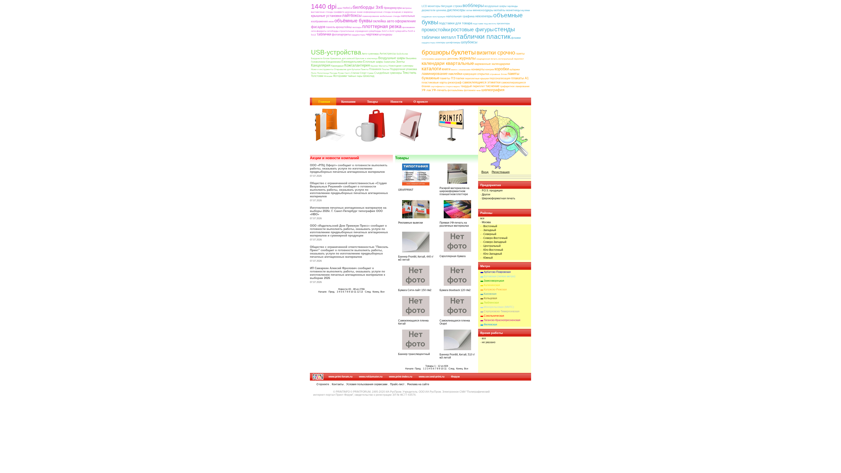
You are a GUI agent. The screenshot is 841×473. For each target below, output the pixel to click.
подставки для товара (455, 23)
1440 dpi (324, 6)
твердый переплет (473, 86)
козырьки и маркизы (402, 12)
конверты (478, 69)
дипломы (453, 58)
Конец (376, 291)
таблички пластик (484, 36)
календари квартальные (448, 63)
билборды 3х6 (368, 7)
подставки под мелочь (484, 23)
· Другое (485, 194)
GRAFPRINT (405, 189)
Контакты (338, 384)
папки (460, 78)
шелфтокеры (453, 42)
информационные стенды (377, 12)
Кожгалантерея (357, 65)
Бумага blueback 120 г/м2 (455, 290)
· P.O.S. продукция (491, 190)
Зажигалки (389, 61)
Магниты (383, 66)
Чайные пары (355, 76)
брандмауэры (393, 7)
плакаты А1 (520, 78)
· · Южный (486, 257)
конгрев (489, 69)
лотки (469, 10)
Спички (355, 73)
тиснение (492, 86)
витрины (407, 8)
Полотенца (323, 73)
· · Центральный (490, 245)
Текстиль (409, 72)
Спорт (363, 73)
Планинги (375, 69)
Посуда (333, 73)
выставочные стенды (322, 12)
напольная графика (460, 16)
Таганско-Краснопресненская (502, 320)
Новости (396, 101)
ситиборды (333, 31)
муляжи (525, 10)
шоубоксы (469, 42)
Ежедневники (333, 61)
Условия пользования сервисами (366, 384)
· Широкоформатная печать (497, 198)
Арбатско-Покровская (497, 272)
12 (358, 291)
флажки (516, 37)
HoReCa (347, 8)
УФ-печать (439, 90)
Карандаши (337, 65)
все (482, 218)
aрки (339, 8)
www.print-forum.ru (340, 376)
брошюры (436, 52)
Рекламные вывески (410, 222)
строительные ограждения (353, 31)
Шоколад (368, 76)
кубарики (515, 69)
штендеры (385, 34)
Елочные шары (373, 61)
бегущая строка (451, 6)
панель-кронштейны (339, 27)
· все (483, 338)
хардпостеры (358, 35)
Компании (348, 101)
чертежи (372, 34)
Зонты (400, 61)
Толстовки (317, 76)
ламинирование (370, 16)
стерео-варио (452, 86)
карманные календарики (492, 63)
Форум (455, 376)
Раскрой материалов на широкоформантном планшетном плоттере (454, 191)
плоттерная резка (381, 26)
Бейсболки (402, 54)
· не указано (487, 342)
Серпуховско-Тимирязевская (501, 311)
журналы (467, 58)
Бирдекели (317, 58)
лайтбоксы (352, 15)
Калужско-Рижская (495, 289)
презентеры (503, 23)
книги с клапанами (461, 69)
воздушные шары (495, 6)
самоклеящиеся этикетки (481, 82)
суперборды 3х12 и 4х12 (381, 31)
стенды (504, 29)
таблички (324, 34)
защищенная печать (487, 59)
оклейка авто (383, 21)
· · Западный (488, 230)
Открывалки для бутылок (347, 69)
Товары (372, 101)
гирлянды (512, 6)
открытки (483, 74)
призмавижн (408, 27)
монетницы (513, 10)
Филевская (490, 324)
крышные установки (326, 16)
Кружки (374, 66)
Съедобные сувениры (388, 72)
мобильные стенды (390, 16)
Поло (313, 73)
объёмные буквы (353, 20)
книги (446, 69)
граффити (339, 12)
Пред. (332, 291)
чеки (478, 90)
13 (361, 291)
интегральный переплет (511, 59)
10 (352, 291)
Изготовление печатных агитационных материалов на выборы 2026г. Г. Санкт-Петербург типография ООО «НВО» (348, 211)
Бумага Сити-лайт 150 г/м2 (414, 290)
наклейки (455, 74)
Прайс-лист (397, 384)
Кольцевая (490, 298)
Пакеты (364, 69)
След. (368, 291)
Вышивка (411, 58)
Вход (484, 172)
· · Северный (488, 234)
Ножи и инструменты (322, 69)
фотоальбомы (455, 90)
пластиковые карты (434, 82)
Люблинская (491, 302)
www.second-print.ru (431, 376)
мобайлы (499, 10)
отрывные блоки (498, 74)
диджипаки (441, 59)
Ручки (341, 73)
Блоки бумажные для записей (339, 58)
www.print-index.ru (400, 376)
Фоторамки (340, 76)
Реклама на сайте (418, 384)
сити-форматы (318, 31)
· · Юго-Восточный (491, 249)
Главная (324, 101)
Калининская (492, 285)
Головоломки (318, 61)
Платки (385, 69)
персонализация (500, 78)
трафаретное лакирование (515, 86)
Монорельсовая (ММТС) (499, 307)
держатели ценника (434, 10)
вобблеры (473, 5)
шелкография (492, 90)
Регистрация (501, 172)
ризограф (455, 82)
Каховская (490, 293)
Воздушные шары (391, 58)
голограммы (428, 59)
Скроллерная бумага (453, 256)
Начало (322, 291)
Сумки (370, 73)
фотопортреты (341, 34)
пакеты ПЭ (447, 78)
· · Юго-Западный (491, 253)
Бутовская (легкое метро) (499, 276)
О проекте (420, 101)
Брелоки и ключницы (366, 58)
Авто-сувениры (370, 53)
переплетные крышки (477, 78)
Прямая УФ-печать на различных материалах (454, 224)
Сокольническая (494, 315)
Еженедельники (351, 61)
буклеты (463, 52)
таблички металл (439, 37)
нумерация (470, 74)
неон (331, 21)
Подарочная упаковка (403, 69)
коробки (502, 69)
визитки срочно (496, 52)
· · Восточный (488, 226)
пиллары (357, 27)
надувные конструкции (433, 16)
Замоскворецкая (494, 280)
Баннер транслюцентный (414, 354)
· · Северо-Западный (493, 242)
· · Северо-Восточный (493, 238)
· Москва (485, 222)
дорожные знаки (354, 12)
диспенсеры (456, 10)
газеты (520, 53)
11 (355, 291)
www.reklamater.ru (370, 376)
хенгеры (440, 42)
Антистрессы (388, 53)
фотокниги (469, 90)
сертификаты (438, 86)
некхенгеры (484, 16)
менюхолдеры (483, 10)
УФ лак (426, 90)
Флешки (328, 76)
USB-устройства (336, 52)
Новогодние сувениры (401, 65)
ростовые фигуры (472, 29)
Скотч (347, 73)
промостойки (436, 29)
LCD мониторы (431, 6)
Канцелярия (320, 65)
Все (382, 291)
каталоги (431, 68)
